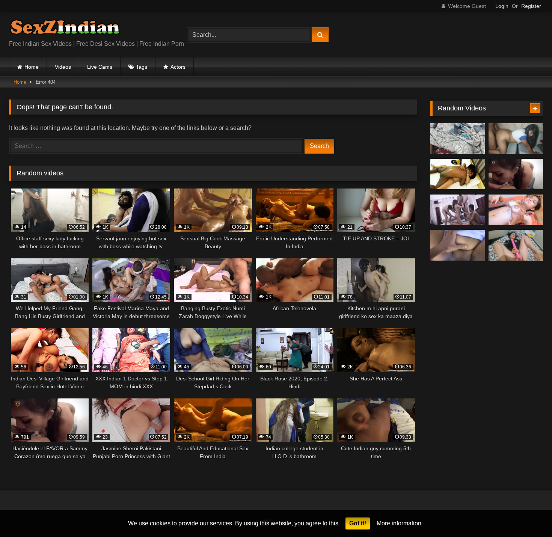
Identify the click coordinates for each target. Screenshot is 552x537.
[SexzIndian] (65, 28)
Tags (141, 67)
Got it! (357, 523)
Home (31, 67)
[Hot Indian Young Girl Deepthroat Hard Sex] (516, 210)
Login (501, 6)
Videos (63, 67)
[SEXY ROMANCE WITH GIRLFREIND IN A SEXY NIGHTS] (457, 174)
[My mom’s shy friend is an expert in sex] (516, 138)
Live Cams (99, 67)
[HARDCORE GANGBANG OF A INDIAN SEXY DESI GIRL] (457, 210)
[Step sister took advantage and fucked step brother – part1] (457, 138)
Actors (178, 67)
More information (399, 523)
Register (531, 6)
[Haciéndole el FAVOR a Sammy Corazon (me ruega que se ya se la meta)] (516, 174)
